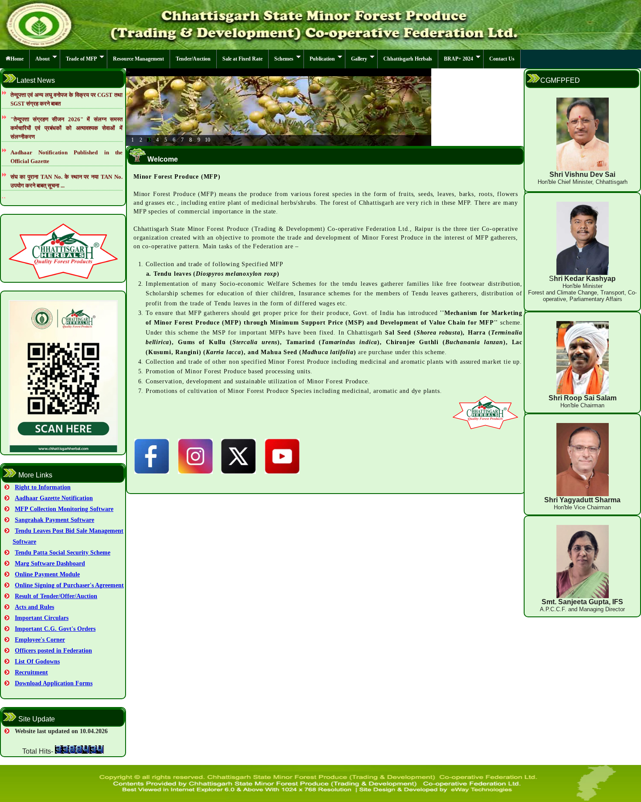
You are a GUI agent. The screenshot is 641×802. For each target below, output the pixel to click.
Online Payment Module (47, 574)
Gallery (359, 59)
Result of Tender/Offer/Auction (56, 596)
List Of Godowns (37, 661)
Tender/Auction (193, 59)
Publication (322, 59)
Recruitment (31, 672)
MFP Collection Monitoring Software (64, 509)
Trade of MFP (81, 59)
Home (17, 59)
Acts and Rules (34, 607)
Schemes (283, 59)
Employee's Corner (40, 639)
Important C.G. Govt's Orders (55, 629)
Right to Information (43, 487)
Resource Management (138, 59)
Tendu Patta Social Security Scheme (62, 552)
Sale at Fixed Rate (242, 59)
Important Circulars (41, 618)
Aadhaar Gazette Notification (54, 498)
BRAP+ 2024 (458, 59)
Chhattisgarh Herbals (407, 59)
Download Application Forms (53, 683)
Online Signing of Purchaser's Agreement (69, 585)
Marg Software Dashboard (50, 563)
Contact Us (502, 59)
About (42, 59)
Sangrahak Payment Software (54, 520)
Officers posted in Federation (53, 650)
